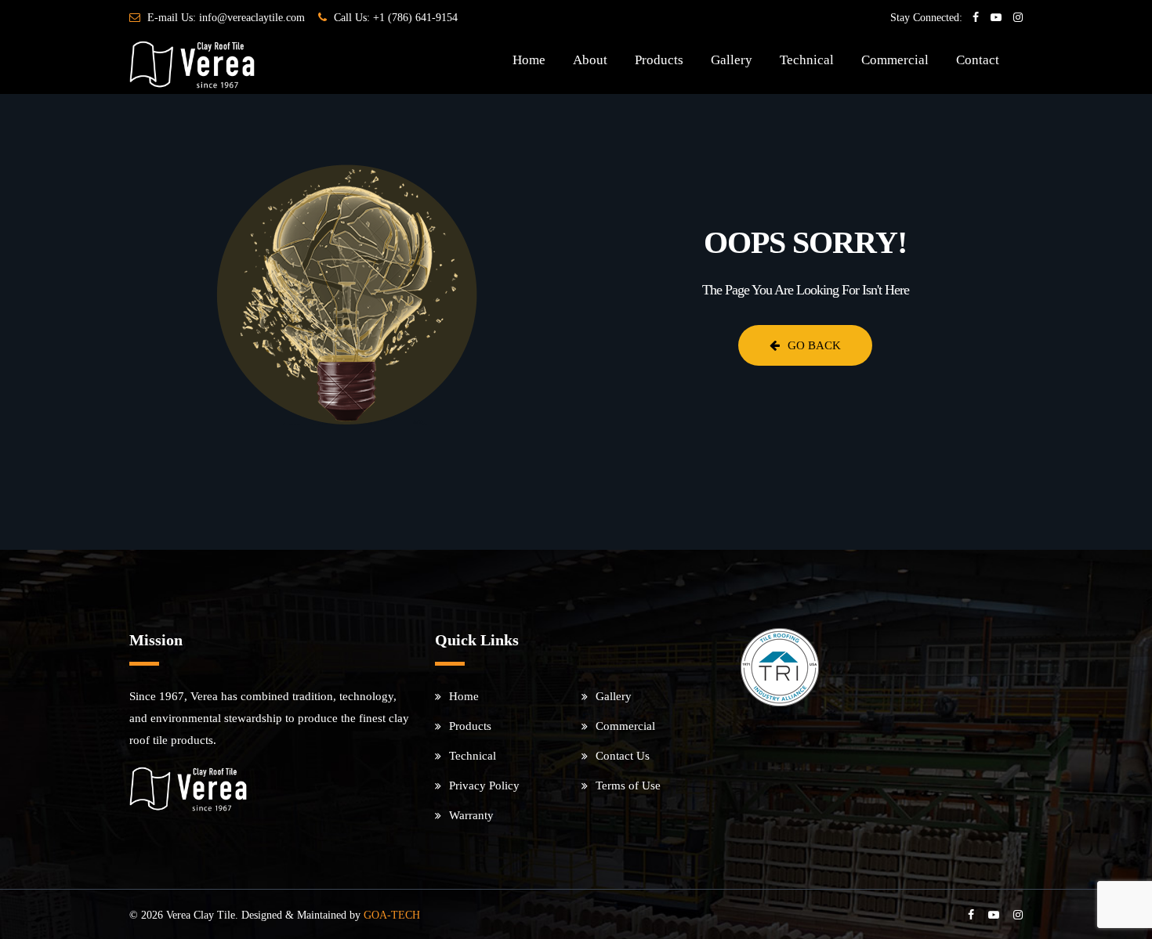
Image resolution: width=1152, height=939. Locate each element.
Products (659, 59)
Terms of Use (628, 785)
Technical (807, 59)
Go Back (814, 345)
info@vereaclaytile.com (252, 17)
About (590, 59)
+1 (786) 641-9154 (415, 17)
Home (529, 59)
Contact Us (623, 755)
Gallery (731, 59)
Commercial (895, 59)
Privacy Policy (484, 785)
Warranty (471, 815)
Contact (977, 59)
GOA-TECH (392, 915)
